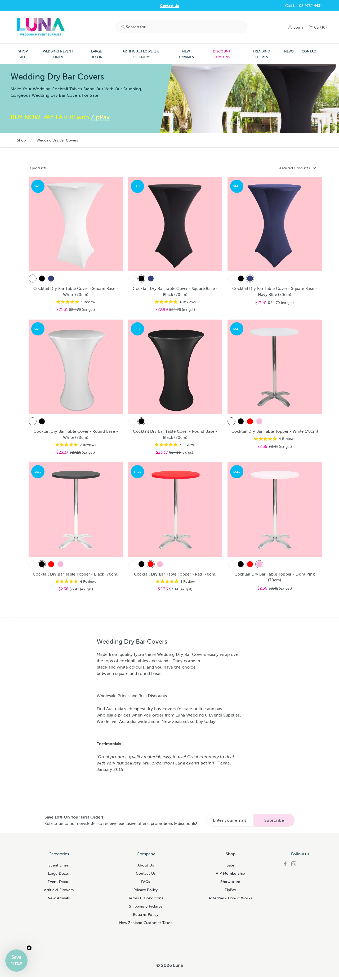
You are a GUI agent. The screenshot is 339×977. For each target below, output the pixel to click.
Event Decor (59, 881)
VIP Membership (230, 873)
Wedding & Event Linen (58, 54)
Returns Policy (146, 914)
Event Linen (58, 865)
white (122, 667)
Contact (310, 51)
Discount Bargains (222, 54)
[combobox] (181, 26)
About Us (145, 865)
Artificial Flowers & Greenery (141, 54)
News (289, 51)
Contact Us (169, 5)
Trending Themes (261, 54)
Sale (230, 865)
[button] (16, 960)
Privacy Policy (145, 889)
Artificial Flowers (59, 889)
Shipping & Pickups (145, 906)
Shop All (23, 54)
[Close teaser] (29, 948)
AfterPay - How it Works (230, 898)
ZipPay (230, 889)
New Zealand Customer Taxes (145, 922)
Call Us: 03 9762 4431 (303, 5)
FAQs (145, 881)
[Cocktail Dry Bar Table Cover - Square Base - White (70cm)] (32, 278)
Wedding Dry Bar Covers (57, 140)
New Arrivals (186, 54)
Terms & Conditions (145, 898)
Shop (21, 140)
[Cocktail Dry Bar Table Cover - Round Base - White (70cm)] (32, 421)
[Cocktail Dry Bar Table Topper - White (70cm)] (231, 421)
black (102, 667)
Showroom (230, 881)
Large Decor (96, 54)
